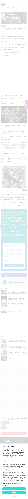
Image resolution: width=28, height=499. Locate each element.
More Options (14, 496)
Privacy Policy (7, 483)
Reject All (14, 492)
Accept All (14, 488)
